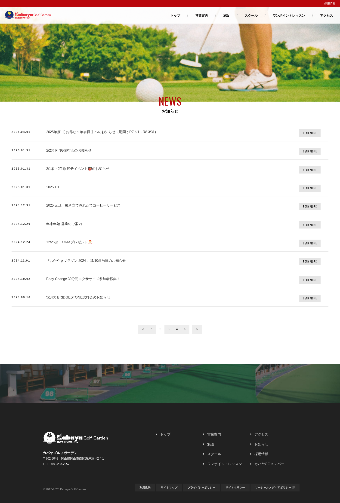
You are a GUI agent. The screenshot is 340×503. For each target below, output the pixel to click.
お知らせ (261, 444)
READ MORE (310, 133)
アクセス (326, 15)
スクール (251, 15)
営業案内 (201, 15)
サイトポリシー (235, 487)
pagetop (170, 409)
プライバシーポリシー (201, 487)
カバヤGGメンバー (269, 464)
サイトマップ (169, 487)
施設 (226, 15)
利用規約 (145, 487)
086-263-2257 (60, 464)
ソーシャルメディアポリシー (273, 487)
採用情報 (329, 3)
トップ (175, 15)
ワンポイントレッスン (289, 15)
